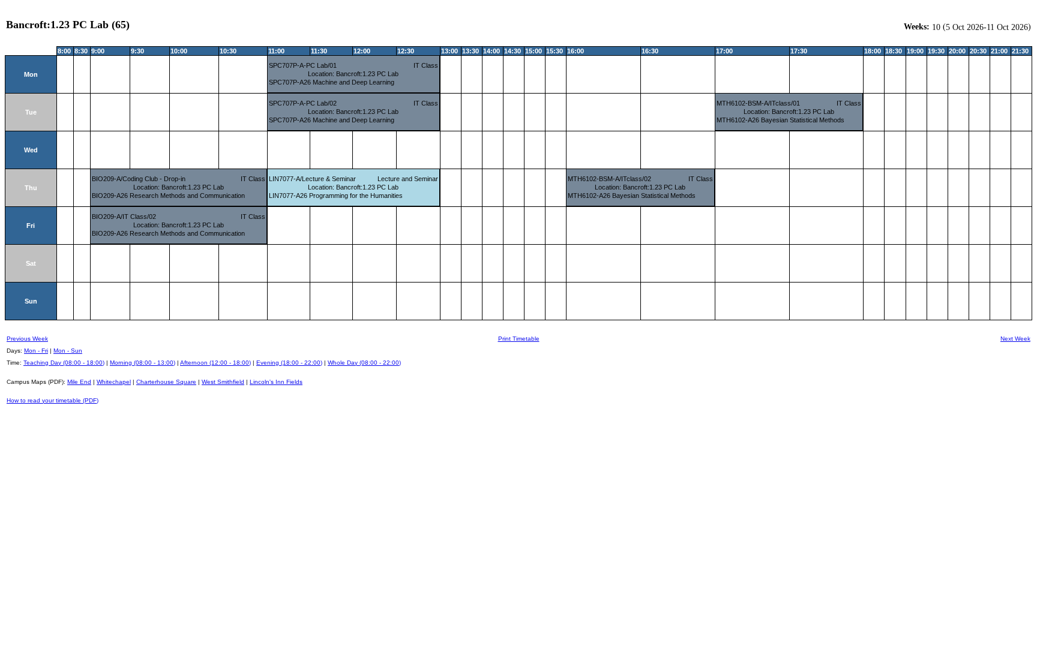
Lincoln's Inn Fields (276, 381)
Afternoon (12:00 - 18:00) (215, 362)
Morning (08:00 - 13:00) (142, 362)
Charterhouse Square (166, 381)
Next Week (1015, 338)
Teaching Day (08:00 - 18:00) (63, 362)
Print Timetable (519, 338)
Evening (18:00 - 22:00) (289, 362)
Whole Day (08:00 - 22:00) (364, 362)
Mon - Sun (67, 350)
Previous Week (27, 338)
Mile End (79, 381)
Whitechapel (114, 381)
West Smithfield (223, 381)
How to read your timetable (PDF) (52, 400)
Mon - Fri (36, 350)
